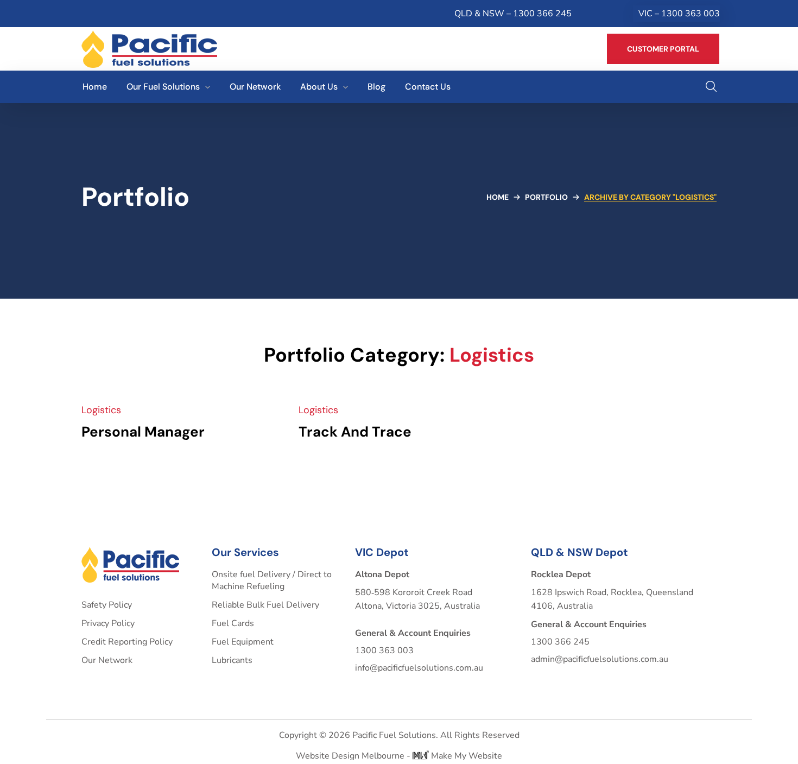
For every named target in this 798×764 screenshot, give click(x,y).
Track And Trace (355, 431)
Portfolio (546, 197)
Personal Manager (143, 431)
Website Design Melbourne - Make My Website (399, 756)
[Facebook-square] (87, 13)
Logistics (101, 409)
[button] (663, 49)
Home (497, 197)
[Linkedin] (109, 13)
